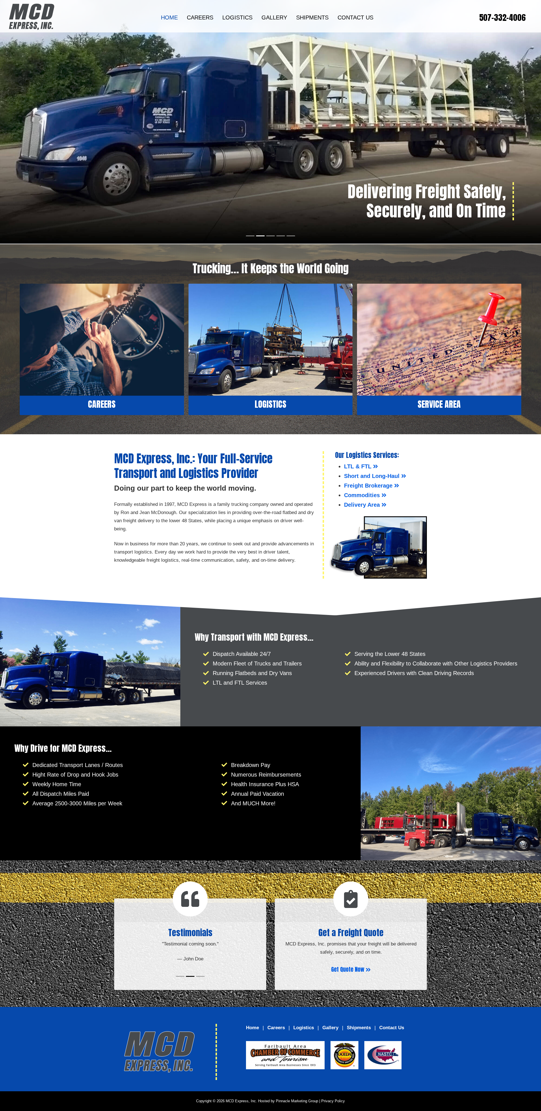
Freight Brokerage (369, 485)
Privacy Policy (333, 1101)
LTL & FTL (358, 466)
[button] (40, 122)
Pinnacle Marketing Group (297, 1101)
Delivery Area (363, 505)
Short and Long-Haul (372, 476)
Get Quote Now (348, 969)
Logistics (237, 17)
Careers (200, 17)
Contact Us (355, 17)
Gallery (274, 17)
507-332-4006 (502, 17)
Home (169, 17)
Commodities (363, 495)
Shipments (312, 17)
